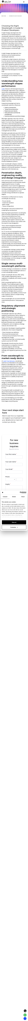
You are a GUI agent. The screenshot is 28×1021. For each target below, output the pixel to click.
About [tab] (23, 496)
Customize (13, 527)
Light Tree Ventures (9, 361)
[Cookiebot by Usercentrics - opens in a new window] (20, 492)
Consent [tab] (5, 496)
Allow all (14, 522)
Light (3, 89)
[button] (24, 2)
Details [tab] (14, 496)
